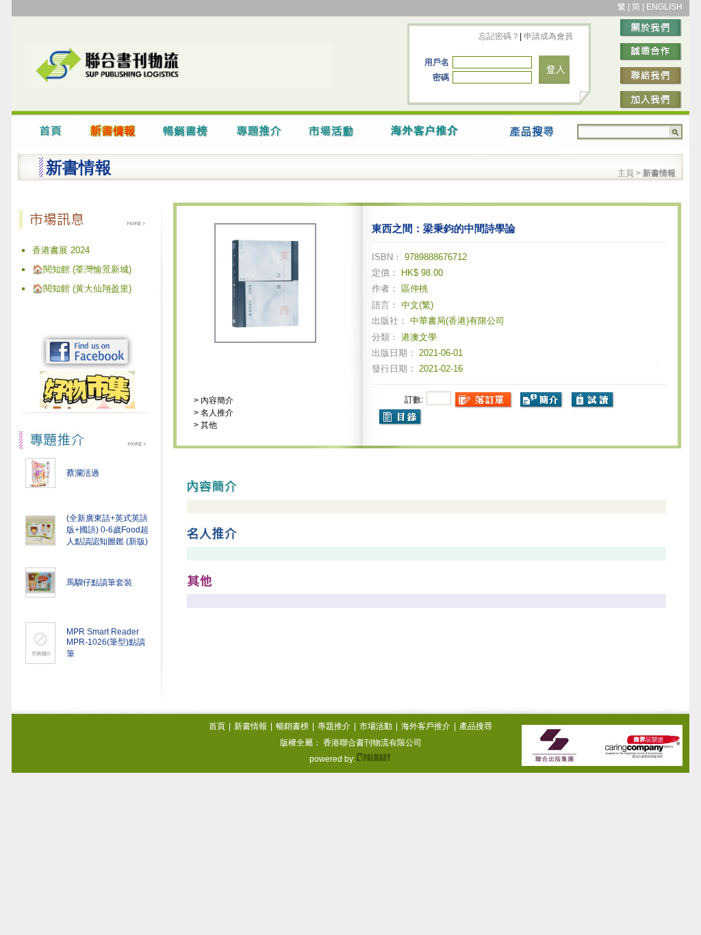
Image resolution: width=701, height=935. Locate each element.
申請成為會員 (547, 36)
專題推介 (334, 726)
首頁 (217, 726)
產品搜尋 (475, 726)
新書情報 (250, 726)
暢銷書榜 (292, 726)
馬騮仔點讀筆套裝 (99, 582)
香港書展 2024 (61, 250)
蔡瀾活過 (82, 473)
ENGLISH (664, 7)
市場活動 (375, 726)
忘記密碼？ (499, 36)
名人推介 (216, 413)
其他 (208, 425)
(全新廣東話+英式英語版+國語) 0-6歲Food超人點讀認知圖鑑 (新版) (107, 529)
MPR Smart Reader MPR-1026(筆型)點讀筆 (105, 642)
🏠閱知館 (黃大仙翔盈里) (81, 288)
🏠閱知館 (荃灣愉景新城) (81, 269)
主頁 (625, 173)
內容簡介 (216, 400)
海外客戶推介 (425, 726)
